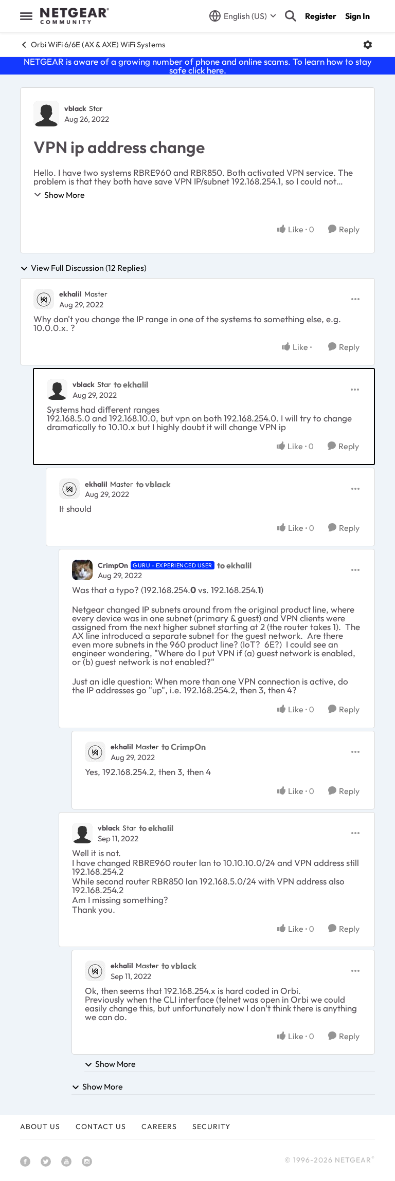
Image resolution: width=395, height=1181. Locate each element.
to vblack (153, 484)
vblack (75, 108)
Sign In (357, 16)
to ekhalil (131, 384)
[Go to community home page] (74, 16)
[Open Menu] (368, 45)
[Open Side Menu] (26, 16)
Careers (159, 1126)
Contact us (101, 1126)
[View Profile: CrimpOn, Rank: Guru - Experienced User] (82, 570)
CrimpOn (113, 565)
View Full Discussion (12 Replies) (89, 268)
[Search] (290, 16)
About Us (40, 1126)
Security (211, 1126)
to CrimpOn (183, 747)
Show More (64, 195)
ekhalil (70, 294)
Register (320, 16)
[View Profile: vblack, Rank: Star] (46, 113)
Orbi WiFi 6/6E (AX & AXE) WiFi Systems (98, 44)
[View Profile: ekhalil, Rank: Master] (43, 299)
